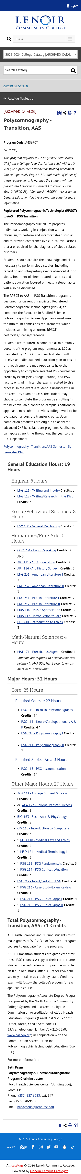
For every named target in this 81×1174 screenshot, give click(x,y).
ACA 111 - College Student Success (42, 793)
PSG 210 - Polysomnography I (42, 733)
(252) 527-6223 (29, 1095)
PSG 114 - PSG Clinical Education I (45, 869)
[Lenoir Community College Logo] (40, 23)
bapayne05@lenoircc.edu (35, 1107)
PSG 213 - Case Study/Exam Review (45, 887)
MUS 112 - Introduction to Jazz (39, 616)
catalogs (17, 1165)
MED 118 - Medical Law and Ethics (45, 840)
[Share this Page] (65, 113)
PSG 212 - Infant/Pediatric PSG (39, 881)
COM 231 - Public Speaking (36, 550)
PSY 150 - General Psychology (38, 526)
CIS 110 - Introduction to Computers (43, 828)
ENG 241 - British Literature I (38, 598)
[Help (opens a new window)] (75, 113)
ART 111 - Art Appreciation (36, 562)
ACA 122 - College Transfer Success (47, 805)
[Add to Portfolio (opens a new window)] (59, 113)
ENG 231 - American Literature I (40, 574)
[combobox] (40, 54)
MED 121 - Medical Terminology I (43, 852)
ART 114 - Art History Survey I (38, 568)
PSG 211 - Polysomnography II (42, 745)
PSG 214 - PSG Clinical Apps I (41, 899)
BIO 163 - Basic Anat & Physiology (41, 816)
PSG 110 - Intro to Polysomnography (47, 710)
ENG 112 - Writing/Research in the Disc (45, 496)
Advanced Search (15, 86)
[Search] (9, 39)
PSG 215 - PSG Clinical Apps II (41, 905)
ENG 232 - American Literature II (40, 586)
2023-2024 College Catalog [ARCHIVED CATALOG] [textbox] (40, 54)
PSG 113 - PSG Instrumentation (43, 768)
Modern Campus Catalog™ (49, 1171)
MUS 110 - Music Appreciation (38, 610)
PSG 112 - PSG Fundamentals (41, 863)
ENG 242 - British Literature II (38, 604)
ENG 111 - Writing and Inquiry (38, 490)
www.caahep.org (19, 1035)
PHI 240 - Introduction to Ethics (40, 622)
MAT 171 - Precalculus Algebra (38, 652)
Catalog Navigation (21, 98)
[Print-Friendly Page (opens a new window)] (70, 113)
